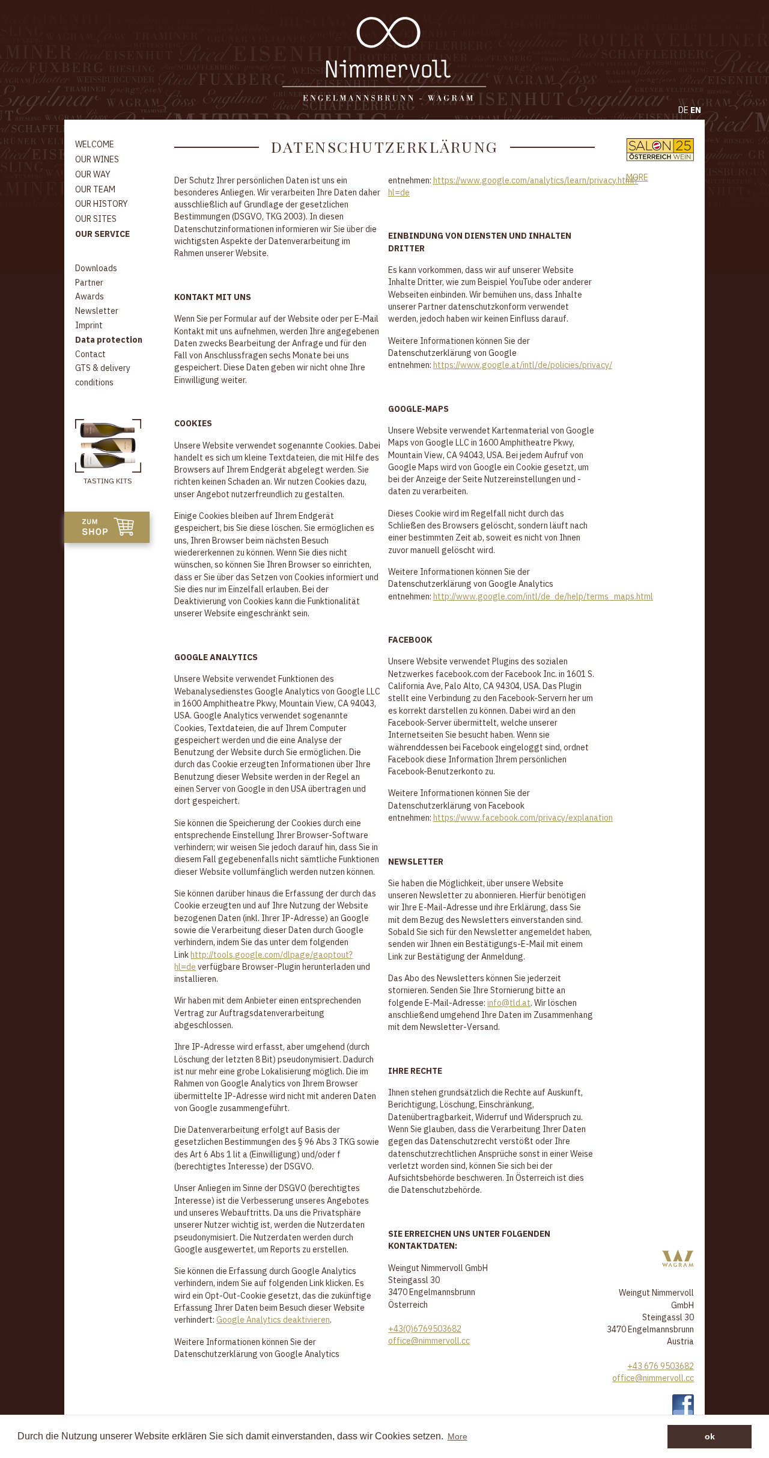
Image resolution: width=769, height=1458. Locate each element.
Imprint (89, 325)
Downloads (96, 268)
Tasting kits (108, 480)
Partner (89, 282)
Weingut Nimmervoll (384, 60)
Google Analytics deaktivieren (273, 1319)
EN (695, 110)
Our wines (97, 159)
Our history (101, 203)
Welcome (94, 144)
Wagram (678, 1258)
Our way (93, 174)
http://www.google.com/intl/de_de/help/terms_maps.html (543, 596)
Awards (89, 296)
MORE (637, 177)
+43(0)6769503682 (424, 1328)
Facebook (683, 1405)
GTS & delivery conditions (102, 375)
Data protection (108, 339)
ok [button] (710, 1436)
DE (683, 110)
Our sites (96, 218)
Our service (102, 233)
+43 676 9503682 (660, 1366)
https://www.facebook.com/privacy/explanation (523, 817)
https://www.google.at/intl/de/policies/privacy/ (522, 365)
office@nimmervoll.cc (429, 1340)
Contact (90, 354)
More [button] (457, 1436)
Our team (95, 189)
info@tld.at (508, 1002)
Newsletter (96, 310)
